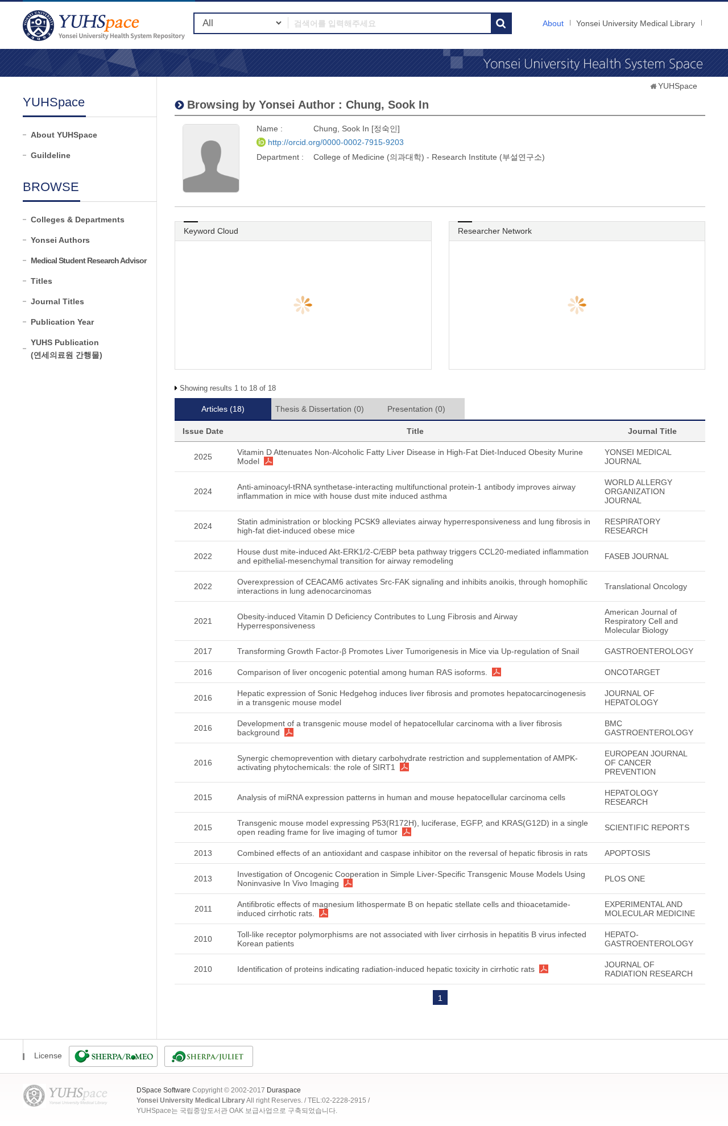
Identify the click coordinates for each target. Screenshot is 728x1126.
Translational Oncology (646, 586)
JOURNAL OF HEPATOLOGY (631, 698)
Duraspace (284, 1090)
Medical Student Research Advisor (88, 260)
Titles (41, 280)
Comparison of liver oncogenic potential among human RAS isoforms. (362, 672)
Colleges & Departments (78, 219)
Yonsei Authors (60, 240)
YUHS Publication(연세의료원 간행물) (66, 348)
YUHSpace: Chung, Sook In (105, 25)
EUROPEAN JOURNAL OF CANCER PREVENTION (646, 762)
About (553, 23)
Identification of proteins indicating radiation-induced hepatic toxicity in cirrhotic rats (386, 969)
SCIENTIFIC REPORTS (647, 827)
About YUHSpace (64, 134)
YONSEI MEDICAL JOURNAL (638, 457)
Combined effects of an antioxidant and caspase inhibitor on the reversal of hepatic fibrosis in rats (412, 853)
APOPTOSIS (627, 853)
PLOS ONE (625, 878)
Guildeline (51, 155)
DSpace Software (163, 1090)
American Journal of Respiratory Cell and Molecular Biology (641, 621)
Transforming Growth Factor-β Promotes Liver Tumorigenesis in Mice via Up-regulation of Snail (408, 651)
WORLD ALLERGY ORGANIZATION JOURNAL (638, 491)
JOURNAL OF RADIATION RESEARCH (649, 969)
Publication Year (62, 321)
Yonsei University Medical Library (635, 23)
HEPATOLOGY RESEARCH (631, 797)
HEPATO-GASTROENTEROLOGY (649, 939)
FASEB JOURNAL (637, 556)
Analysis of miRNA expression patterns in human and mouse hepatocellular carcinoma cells (401, 797)
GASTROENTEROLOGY (649, 651)
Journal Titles (57, 301)
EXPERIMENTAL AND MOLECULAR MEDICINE (650, 909)
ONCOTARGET (632, 672)
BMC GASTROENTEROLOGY (649, 728)
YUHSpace (677, 85)
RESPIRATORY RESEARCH (632, 526)
